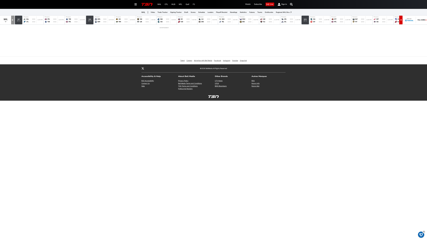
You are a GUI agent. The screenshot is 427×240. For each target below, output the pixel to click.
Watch (248, 4)
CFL (166, 4)
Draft (186, 12)
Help (143, 86)
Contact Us (145, 83)
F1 (194, 4)
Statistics (243, 12)
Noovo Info (256, 83)
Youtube (235, 60)
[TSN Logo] (147, 4)
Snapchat (243, 60)
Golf (187, 4)
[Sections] (135, 4)
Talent (182, 60)
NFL (180, 4)
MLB (173, 4)
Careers (189, 60)
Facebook (217, 60)
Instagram (226, 60)
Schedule (201, 12)
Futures (252, 12)
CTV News (219, 81)
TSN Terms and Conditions (188, 86)
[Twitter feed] (142, 68)
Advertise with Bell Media (203, 60)
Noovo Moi (255, 86)
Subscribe (258, 4)
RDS (253, 81)
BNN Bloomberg (221, 86)
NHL (159, 4)
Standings (233, 12)
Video (153, 12)
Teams (259, 12)
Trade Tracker (163, 12)
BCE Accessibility (147, 81)
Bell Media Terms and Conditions (190, 83)
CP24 (217, 83)
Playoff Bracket (221, 12)
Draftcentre (269, 12)
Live (271, 4)
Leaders (210, 12)
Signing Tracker (176, 12)
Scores (193, 12)
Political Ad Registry (185, 89)
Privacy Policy (183, 81)
